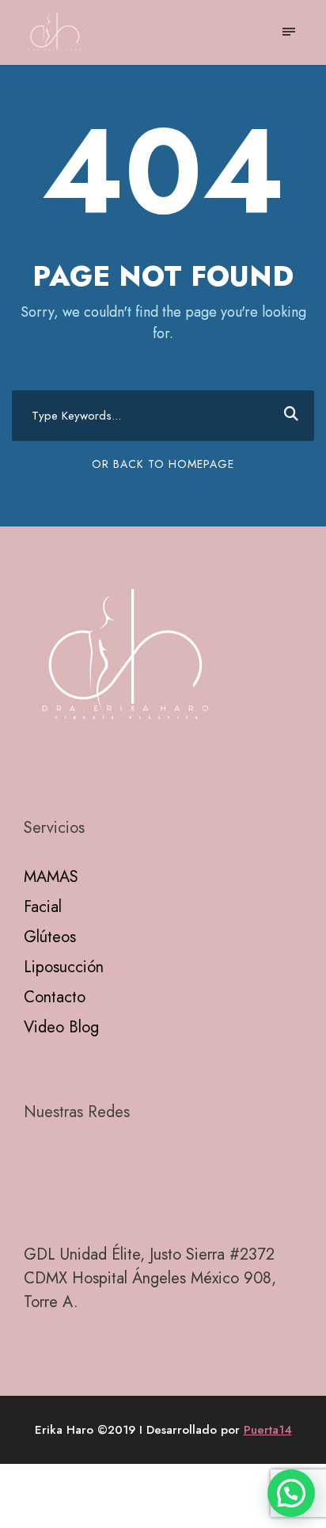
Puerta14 (268, 1430)
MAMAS (51, 876)
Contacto (54, 997)
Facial (43, 906)
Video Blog (61, 1027)
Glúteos (50, 937)
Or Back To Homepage (163, 464)
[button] (291, 1493)
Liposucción (64, 967)
